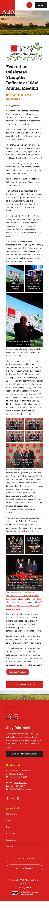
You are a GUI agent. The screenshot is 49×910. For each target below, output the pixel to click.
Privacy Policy (24, 887)
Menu (41, 5)
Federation (11, 840)
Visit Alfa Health (26, 868)
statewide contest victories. (29, 531)
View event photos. (17, 671)
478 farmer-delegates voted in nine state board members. (24, 605)
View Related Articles (24, 684)
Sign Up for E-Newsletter (24, 753)
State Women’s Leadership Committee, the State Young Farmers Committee (22, 595)
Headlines (13, 99)
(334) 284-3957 (17, 785)
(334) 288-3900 (29, 5)
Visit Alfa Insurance (26, 858)
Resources (10, 833)
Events (9, 827)
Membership (11, 813)
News (8, 820)
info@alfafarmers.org (21, 789)
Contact (9, 846)
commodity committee (30, 598)
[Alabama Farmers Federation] (12, 712)
